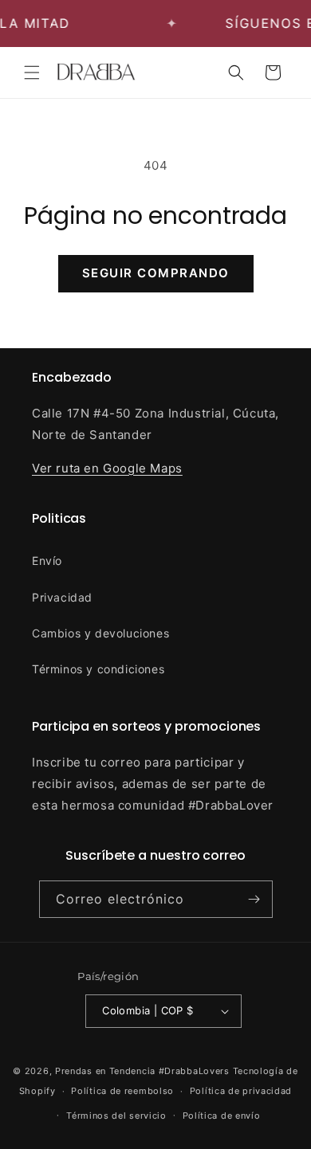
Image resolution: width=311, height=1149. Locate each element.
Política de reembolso (122, 1090)
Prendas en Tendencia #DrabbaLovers (142, 1070)
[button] (31, 72)
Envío (47, 560)
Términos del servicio (116, 1115)
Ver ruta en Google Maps (107, 468)
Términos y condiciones (98, 669)
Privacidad (62, 597)
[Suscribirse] (254, 899)
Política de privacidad (241, 1090)
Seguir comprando (156, 272)
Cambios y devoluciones (100, 633)
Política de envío (222, 1115)
